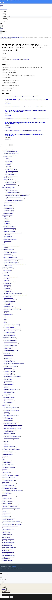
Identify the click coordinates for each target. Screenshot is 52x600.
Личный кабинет (6, 19)
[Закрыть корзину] (1, 577)
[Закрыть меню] (0, 584)
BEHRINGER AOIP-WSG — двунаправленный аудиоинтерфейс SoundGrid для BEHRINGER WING (24, 135)
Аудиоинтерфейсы (16, 59)
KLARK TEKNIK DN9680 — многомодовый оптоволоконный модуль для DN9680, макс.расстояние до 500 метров (25, 123)
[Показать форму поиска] (1, 26)
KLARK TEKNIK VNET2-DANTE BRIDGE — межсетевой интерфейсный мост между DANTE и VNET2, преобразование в (25, 111)
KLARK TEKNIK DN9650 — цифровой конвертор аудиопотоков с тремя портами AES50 (26, 99)
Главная (4, 11)
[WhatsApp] (2, 2)
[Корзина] (1, 24)
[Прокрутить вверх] (1, 582)
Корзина (4, 21)
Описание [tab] (6, 61)
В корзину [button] (7, 103)
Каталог (4, 13)
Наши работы (7, 16)
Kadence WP (14, 566)
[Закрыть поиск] (1, 595)
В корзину (3, 57)
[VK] (1, 2)
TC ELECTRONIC (26, 59)
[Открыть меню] (1, 33)
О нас (3, 589)
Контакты (5, 18)
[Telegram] (3, 2)
